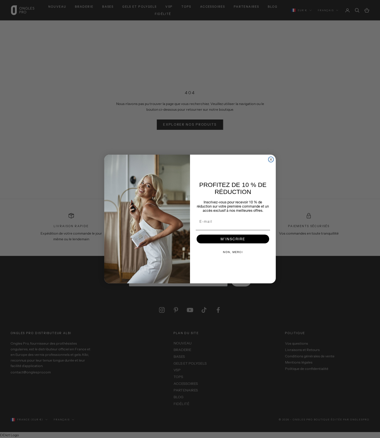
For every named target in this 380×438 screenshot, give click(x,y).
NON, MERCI (233, 252)
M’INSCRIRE (233, 239)
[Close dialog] (271, 159)
